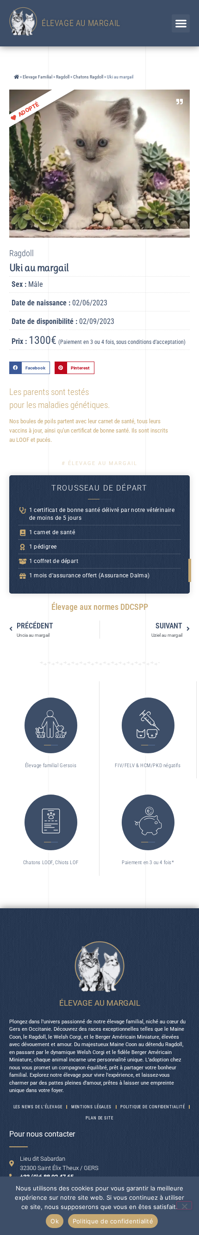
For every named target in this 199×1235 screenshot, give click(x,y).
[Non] (184, 1205)
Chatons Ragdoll (88, 76)
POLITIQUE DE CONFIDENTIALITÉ (152, 1107)
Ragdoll (62, 76)
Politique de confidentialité (113, 1221)
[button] (181, 23)
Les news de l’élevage (37, 1107)
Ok (54, 1221)
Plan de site (99, 1118)
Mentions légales (91, 1107)
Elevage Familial (37, 76)
